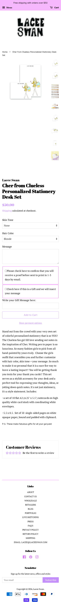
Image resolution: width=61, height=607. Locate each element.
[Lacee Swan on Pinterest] (30, 557)
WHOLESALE (30, 500)
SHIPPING (30, 538)
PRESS (31, 521)
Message (7, 246)
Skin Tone (7, 220)
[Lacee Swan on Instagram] (36, 557)
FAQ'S (30, 525)
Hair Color (8, 233)
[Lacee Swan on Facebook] (24, 557)
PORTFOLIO (30, 513)
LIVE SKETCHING (30, 517)
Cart (56, 7)
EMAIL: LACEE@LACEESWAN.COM (30, 542)
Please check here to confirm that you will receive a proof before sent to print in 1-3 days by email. (29, 275)
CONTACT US (30, 496)
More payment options (30, 322)
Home (4, 52)
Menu (9, 7)
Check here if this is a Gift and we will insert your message (30, 291)
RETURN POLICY (30, 533)
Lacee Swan (38, 589)
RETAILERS (30, 504)
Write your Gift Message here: (19, 300)
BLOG (30, 508)
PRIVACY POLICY (30, 529)
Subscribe (50, 580)
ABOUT (30, 492)
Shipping (7, 210)
